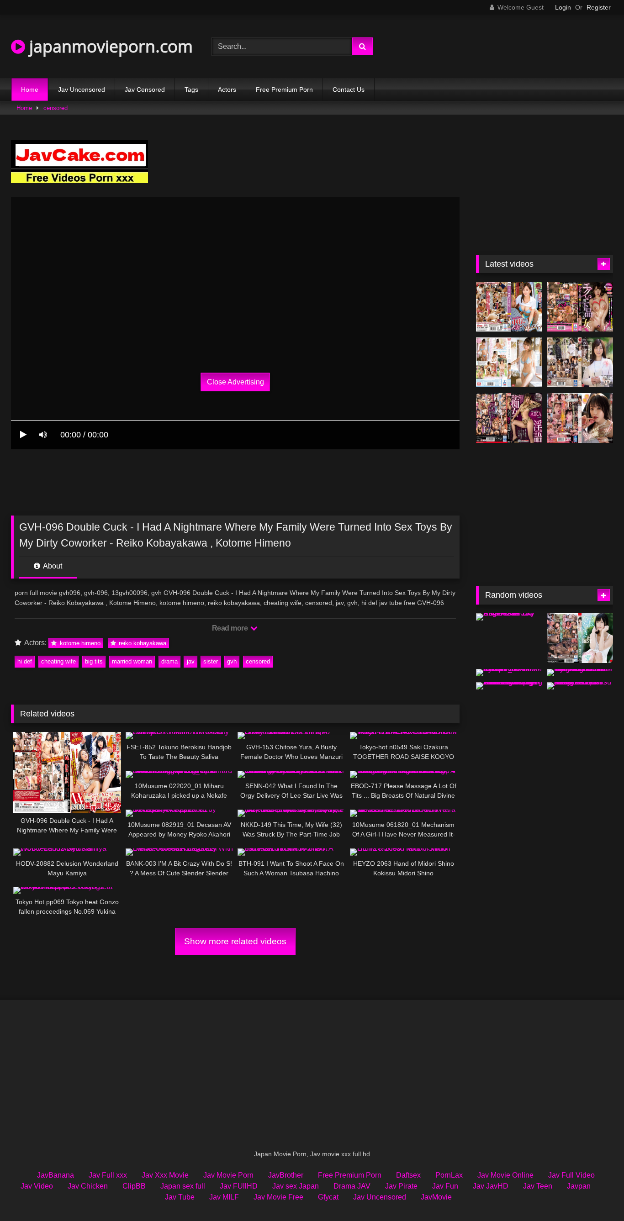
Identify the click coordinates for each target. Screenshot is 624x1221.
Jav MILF (224, 1197)
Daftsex (408, 1175)
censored (55, 108)
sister (210, 661)
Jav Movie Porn (228, 1175)
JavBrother (285, 1175)
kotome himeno (79, 643)
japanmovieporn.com (109, 46)
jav (191, 661)
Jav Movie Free (278, 1197)
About (52, 566)
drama (169, 661)
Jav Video (37, 1186)
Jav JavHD (490, 1186)
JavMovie (436, 1197)
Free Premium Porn (284, 89)
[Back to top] (596, 1194)
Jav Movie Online (505, 1175)
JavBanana (55, 1175)
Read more (230, 628)
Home (29, 89)
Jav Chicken (88, 1186)
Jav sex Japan (295, 1186)
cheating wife (58, 661)
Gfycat (328, 1197)
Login (563, 7)
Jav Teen (537, 1186)
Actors (227, 89)
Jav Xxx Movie (165, 1175)
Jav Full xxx (108, 1175)
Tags (191, 89)
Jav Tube (180, 1197)
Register (599, 7)
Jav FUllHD (239, 1186)
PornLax (449, 1175)
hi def (24, 661)
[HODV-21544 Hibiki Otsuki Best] (580, 638)
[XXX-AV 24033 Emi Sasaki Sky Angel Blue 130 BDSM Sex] (509, 617)
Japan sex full (182, 1186)
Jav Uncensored (81, 89)
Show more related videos (235, 941)
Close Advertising (235, 382)
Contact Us (349, 89)
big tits (94, 661)
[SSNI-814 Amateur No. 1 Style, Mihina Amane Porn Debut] (509, 362)
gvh (232, 661)
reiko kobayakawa (141, 643)
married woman (132, 661)
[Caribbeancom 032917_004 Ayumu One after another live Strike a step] (509, 672)
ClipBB (134, 1186)
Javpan (579, 1186)
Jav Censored (145, 89)
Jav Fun (445, 1186)
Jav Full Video (571, 1175)
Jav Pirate (401, 1186)
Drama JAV (351, 1186)
